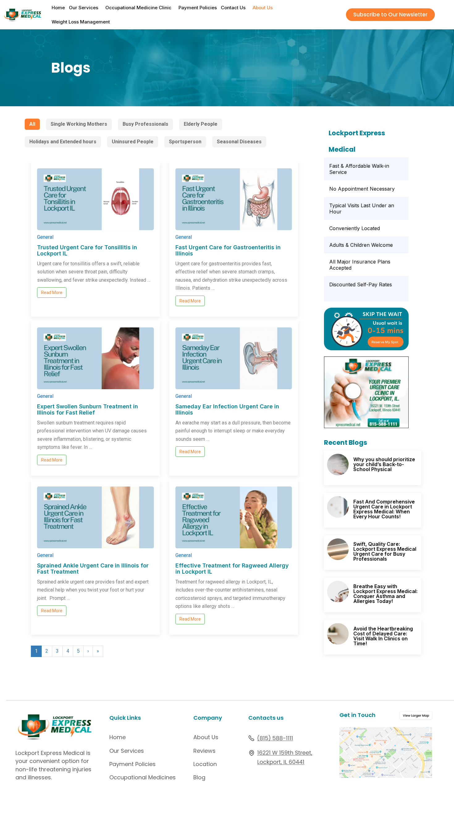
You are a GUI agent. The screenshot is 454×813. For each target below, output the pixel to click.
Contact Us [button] (233, 8)
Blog (199, 777)
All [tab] (32, 124)
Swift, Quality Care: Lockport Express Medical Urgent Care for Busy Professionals (384, 551)
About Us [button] (263, 8)
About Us (205, 737)
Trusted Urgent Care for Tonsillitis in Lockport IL (87, 250)
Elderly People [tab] (200, 124)
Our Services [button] (83, 8)
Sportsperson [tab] (185, 142)
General (45, 237)
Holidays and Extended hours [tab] (62, 142)
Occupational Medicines (142, 777)
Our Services (126, 751)
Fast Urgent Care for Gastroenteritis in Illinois (228, 250)
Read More (51, 292)
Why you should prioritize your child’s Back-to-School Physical (384, 464)
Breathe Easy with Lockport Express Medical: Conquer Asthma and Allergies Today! (385, 593)
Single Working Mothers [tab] (79, 124)
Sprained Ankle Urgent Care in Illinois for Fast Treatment (93, 568)
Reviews (204, 751)
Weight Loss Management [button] (81, 22)
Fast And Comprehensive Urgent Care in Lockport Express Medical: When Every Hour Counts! (384, 509)
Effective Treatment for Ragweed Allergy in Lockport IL (232, 568)
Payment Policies (198, 8)
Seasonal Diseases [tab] (239, 142)
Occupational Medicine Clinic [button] (138, 8)
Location (205, 764)
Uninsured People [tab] (132, 142)
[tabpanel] (164, 414)
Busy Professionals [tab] (145, 124)
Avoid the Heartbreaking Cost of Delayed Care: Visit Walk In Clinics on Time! (383, 636)
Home (58, 8)
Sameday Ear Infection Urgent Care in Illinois (227, 409)
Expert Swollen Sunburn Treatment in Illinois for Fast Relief (87, 409)
